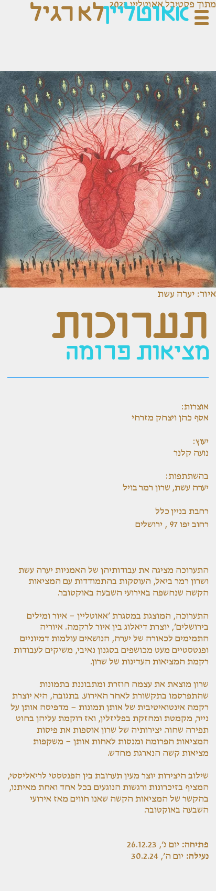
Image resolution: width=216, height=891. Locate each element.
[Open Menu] (202, 17)
